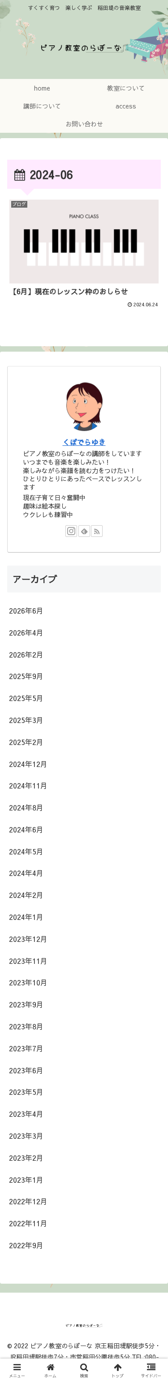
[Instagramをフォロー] (71, 531)
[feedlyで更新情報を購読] (84, 531)
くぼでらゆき (84, 442)
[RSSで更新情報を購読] (97, 531)
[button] (150, 1209)
